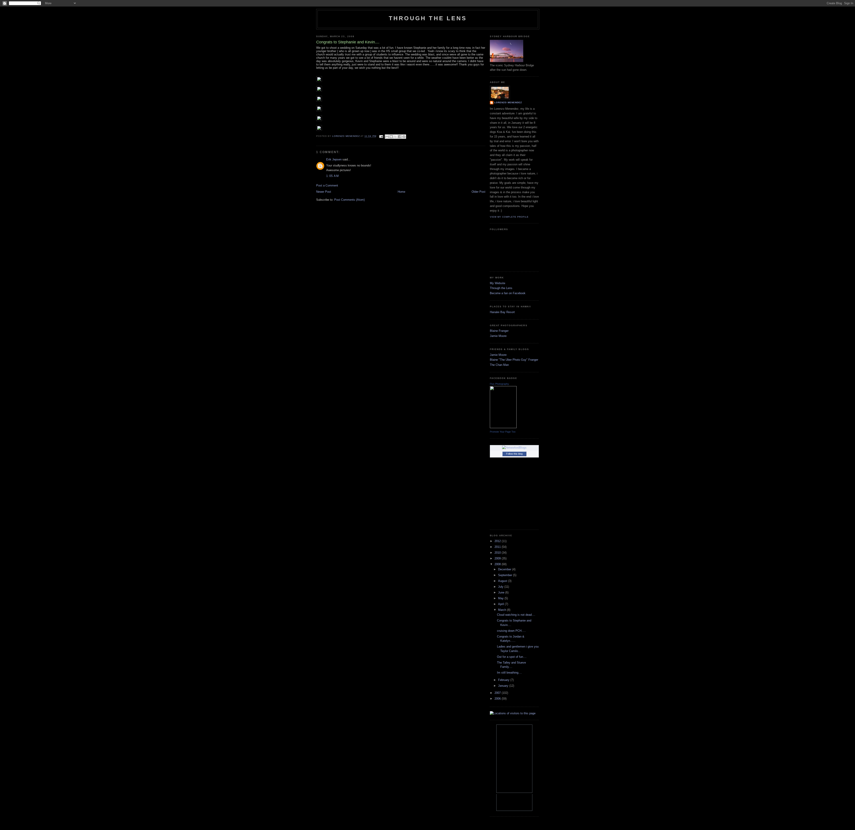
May (501, 598)
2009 (498, 558)
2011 (498, 547)
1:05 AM (332, 176)
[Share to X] (395, 136)
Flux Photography (499, 384)
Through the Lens (501, 288)
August (503, 581)
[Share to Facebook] (399, 136)
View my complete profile (509, 217)
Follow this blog (514, 453)
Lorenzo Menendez (508, 102)
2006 (498, 698)
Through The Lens (428, 18)
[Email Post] (381, 136)
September (505, 575)
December (505, 569)
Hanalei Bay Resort (502, 312)
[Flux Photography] (503, 427)
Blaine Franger (499, 330)
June (501, 592)
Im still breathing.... (509, 672)
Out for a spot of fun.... (512, 656)
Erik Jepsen (334, 159)
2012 (498, 541)
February (504, 680)
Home (401, 191)
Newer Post (323, 191)
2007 (498, 692)
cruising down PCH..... (511, 630)
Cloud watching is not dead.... (516, 614)
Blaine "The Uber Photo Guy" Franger (514, 359)
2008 (498, 564)
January (503, 685)
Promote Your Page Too (502, 431)
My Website (497, 283)
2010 (498, 552)
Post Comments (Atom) (349, 199)
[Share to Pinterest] (404, 136)
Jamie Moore (498, 336)
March (502, 609)
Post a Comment (327, 185)
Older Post (478, 191)
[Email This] (387, 136)
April (501, 604)
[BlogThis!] (391, 136)
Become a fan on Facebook (507, 293)
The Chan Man (499, 364)
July (501, 586)
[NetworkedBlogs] (514, 447)
